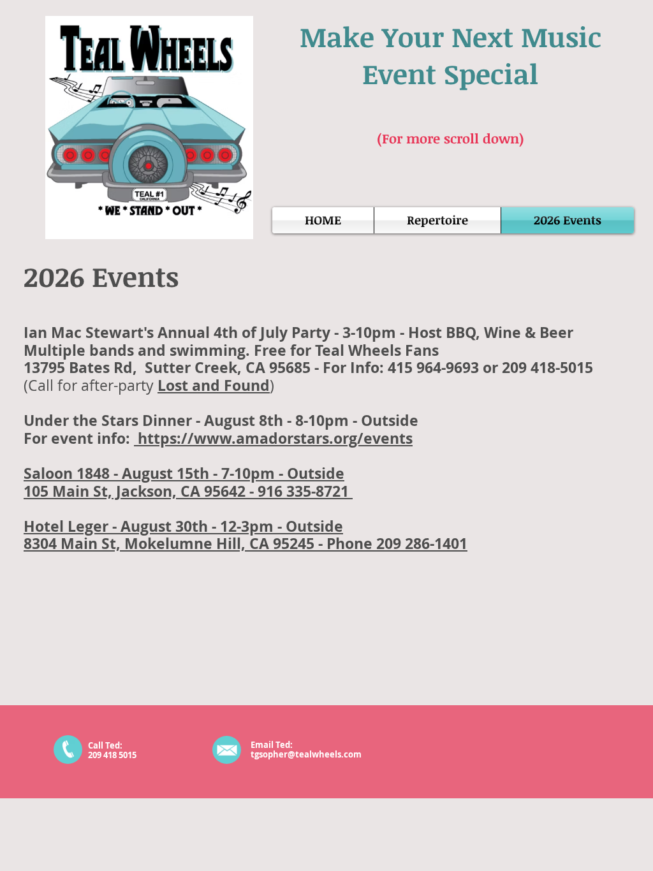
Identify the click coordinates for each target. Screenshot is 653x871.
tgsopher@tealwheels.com (306, 754)
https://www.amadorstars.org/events (273, 438)
